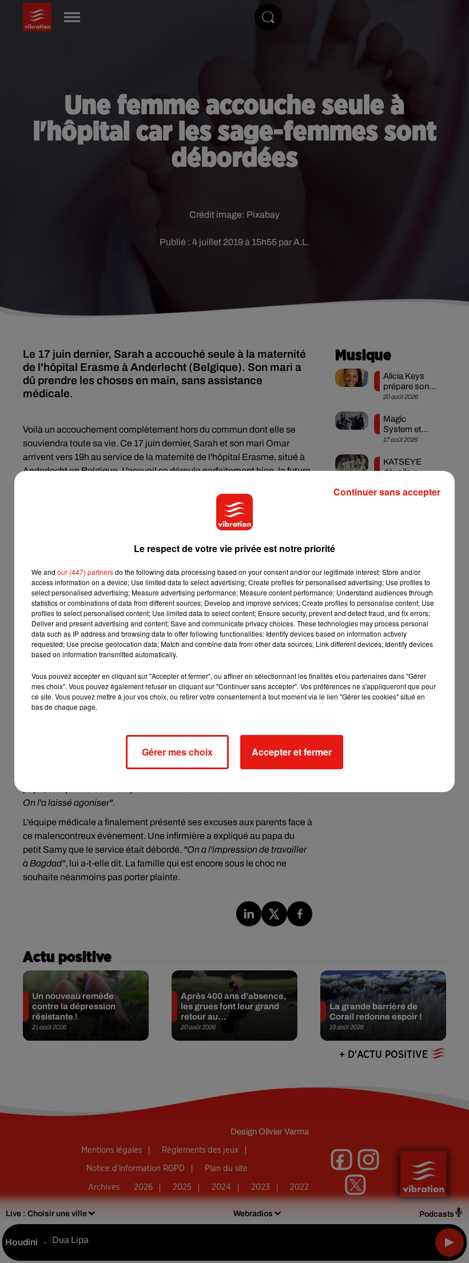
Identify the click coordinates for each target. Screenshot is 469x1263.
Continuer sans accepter (386, 491)
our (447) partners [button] (85, 572)
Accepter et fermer (292, 751)
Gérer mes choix (177, 751)
